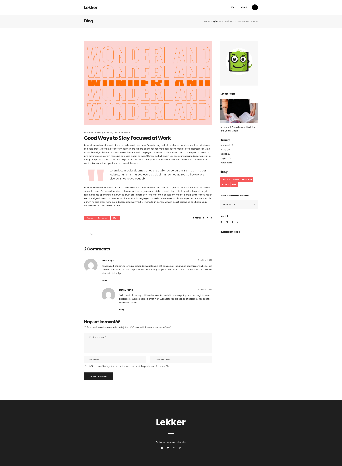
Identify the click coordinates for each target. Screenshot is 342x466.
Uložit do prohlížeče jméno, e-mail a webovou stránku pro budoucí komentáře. (129, 366)
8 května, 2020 (111, 132)
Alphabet (217, 21)
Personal (225, 162)
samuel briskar (94, 132)
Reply (104, 280)
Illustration (103, 218)
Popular (225, 184)
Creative (226, 179)
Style (115, 218)
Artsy (223, 149)
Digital (223, 158)
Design (89, 218)
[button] (256, 101)
